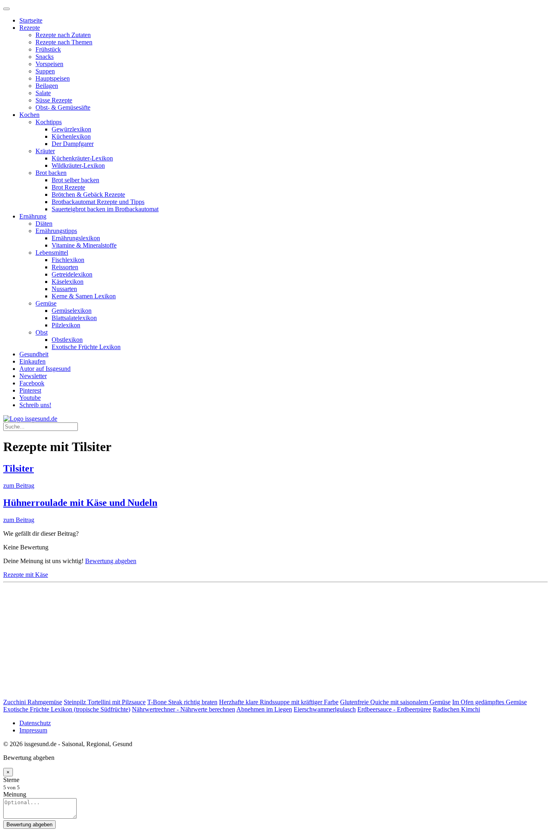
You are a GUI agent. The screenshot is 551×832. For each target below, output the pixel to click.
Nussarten (64, 288)
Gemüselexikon (72, 310)
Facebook (31, 383)
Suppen (45, 71)
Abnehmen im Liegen (264, 709)
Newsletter (33, 375)
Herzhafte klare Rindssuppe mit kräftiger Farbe (278, 702)
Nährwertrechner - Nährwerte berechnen (183, 709)
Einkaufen (32, 361)
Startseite (30, 20)
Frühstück (48, 49)
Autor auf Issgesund (45, 368)
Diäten (43, 223)
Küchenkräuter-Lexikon (82, 158)
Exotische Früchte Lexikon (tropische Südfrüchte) (66, 709)
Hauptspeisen (52, 78)
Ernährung (32, 216)
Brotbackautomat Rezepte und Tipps (98, 201)
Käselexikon (67, 281)
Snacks (44, 56)
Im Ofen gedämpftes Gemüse (489, 702)
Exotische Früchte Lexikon (86, 346)
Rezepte (29, 27)
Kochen (29, 114)
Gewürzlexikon (71, 129)
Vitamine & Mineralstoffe (84, 245)
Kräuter (45, 151)
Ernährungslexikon (76, 238)
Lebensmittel (51, 252)
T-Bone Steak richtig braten (182, 702)
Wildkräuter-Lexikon (78, 165)
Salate (43, 92)
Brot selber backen (75, 180)
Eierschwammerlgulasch (325, 709)
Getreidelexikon (72, 274)
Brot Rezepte (68, 187)
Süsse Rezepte (53, 100)
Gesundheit (33, 354)
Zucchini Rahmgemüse (32, 702)
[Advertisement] (245, 642)
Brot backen (51, 172)
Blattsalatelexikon (74, 317)
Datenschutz (35, 723)
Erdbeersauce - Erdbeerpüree (394, 709)
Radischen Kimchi (456, 709)
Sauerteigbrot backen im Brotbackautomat (105, 209)
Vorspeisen (49, 63)
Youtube (30, 397)
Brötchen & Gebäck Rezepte (88, 194)
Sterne (11, 779)
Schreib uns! (35, 404)
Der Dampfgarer (73, 143)
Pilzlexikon (66, 325)
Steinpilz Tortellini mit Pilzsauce (105, 702)
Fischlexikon (68, 259)
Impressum (33, 730)
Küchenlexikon (71, 136)
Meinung (14, 794)
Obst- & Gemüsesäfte (62, 107)
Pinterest (30, 390)
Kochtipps (48, 122)
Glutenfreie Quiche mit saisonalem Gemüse (395, 702)
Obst (41, 332)
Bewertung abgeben (110, 560)
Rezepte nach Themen (63, 42)
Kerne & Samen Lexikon (84, 296)
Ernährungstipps (56, 230)
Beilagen (46, 85)
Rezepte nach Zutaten (63, 34)
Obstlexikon (67, 339)
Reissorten (65, 267)
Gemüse (45, 303)
